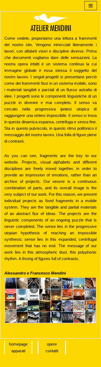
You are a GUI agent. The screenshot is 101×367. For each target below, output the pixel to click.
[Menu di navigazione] (90, 5)
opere (52, 344)
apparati (18, 351)
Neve (8, 361)
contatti (52, 351)
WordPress (49, 361)
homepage (18, 344)
